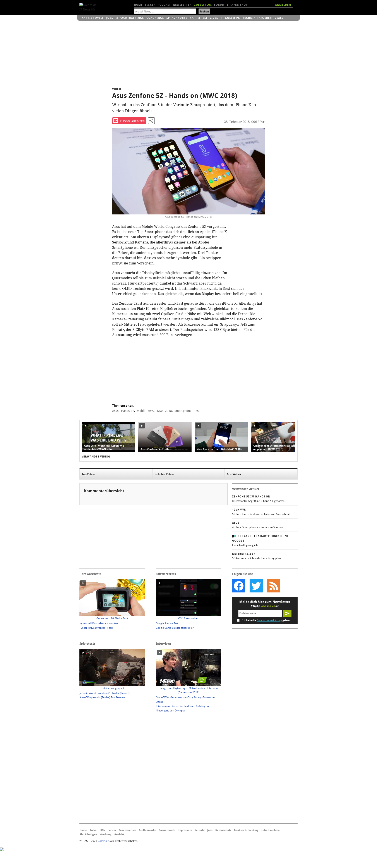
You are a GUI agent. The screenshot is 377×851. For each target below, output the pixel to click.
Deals (278, 17)
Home (138, 4)
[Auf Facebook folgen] (238, 585)
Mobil (141, 411)
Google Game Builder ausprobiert (175, 627)
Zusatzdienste (127, 830)
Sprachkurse (176, 17)
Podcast (164, 4)
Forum (219, 4)
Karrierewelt (93, 17)
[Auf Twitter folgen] (256, 585)
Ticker (150, 4)
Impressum (185, 830)
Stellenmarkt (147, 830)
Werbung (105, 834)
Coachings (155, 17)
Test (197, 411)
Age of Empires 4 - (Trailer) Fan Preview (102, 697)
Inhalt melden (270, 830)
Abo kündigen (88, 834)
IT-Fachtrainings (130, 17)
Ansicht (119, 834)
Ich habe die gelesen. (267, 620)
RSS (102, 830)
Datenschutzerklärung (269, 620)
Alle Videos (234, 474)
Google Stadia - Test (167, 623)
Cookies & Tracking (246, 830)
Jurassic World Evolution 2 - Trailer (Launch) (104, 693)
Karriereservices (204, 17)
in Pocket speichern (132, 120)
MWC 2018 (164, 411)
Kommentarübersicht (104, 491)
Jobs (109, 17)
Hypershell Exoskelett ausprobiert (98, 623)
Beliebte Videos (164, 474)
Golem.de (103, 840)
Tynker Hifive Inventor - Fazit (96, 627)
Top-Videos (88, 474)
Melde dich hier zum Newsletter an (264, 604)
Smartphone (183, 411)
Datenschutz (223, 830)
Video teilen (151, 120)
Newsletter (182, 4)
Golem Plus (203, 4)
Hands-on (127, 411)
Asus (115, 411)
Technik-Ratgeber (257, 17)
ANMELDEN (283, 4)
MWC (150, 411)
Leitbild (199, 830)
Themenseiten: (123, 405)
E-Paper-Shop (237, 4)
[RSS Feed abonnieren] (273, 585)
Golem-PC (232, 17)
